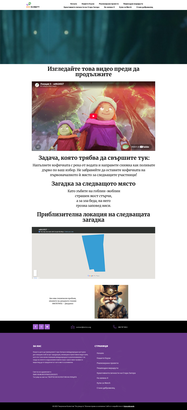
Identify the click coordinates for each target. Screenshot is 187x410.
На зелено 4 (109, 7)
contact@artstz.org (83, 327)
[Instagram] (41, 326)
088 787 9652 (122, 327)
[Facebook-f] (35, 326)
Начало (73, 4)
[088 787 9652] (115, 327)
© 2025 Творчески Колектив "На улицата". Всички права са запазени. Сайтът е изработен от (93, 406)
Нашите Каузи (88, 4)
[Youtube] (47, 326)
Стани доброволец (144, 7)
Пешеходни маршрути (133, 4)
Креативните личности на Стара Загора (81, 7)
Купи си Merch (125, 7)
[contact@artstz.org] (72, 327)
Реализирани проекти (109, 4)
